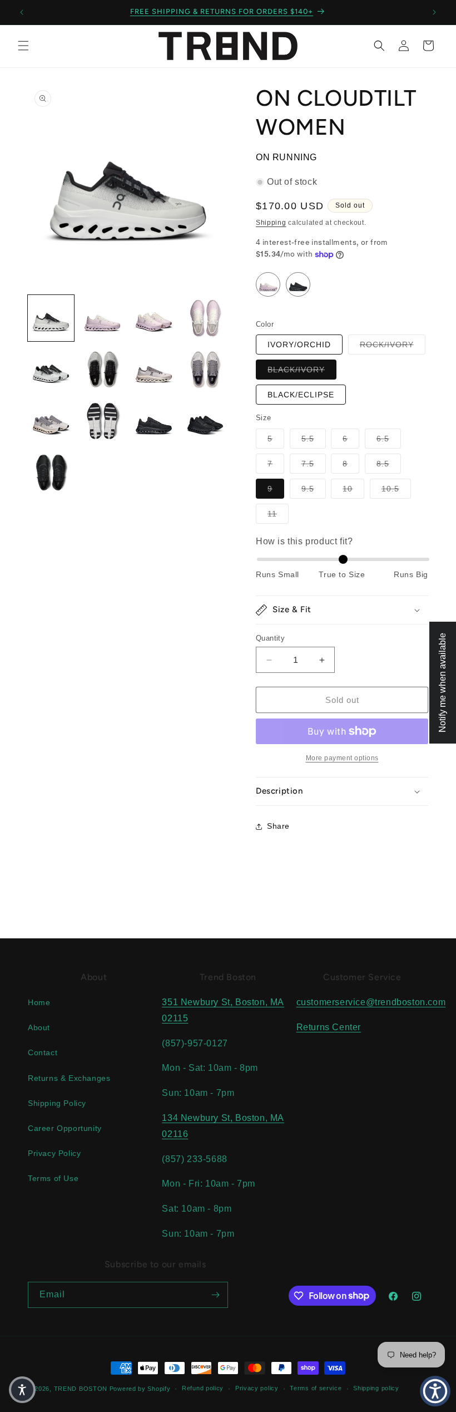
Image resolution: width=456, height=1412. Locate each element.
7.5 (313, 463)
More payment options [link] (342, 758)
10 (353, 488)
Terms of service (315, 1388)
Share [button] (278, 825)
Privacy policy (257, 1388)
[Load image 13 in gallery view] (51, 473)
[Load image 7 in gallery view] (154, 370)
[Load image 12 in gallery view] (205, 421)
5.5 (313, 438)
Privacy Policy (54, 1153)
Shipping (271, 223)
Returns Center (328, 1027)
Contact (42, 1052)
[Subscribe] (215, 1295)
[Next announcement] (434, 12)
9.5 (313, 488)
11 (278, 513)
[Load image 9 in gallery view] (51, 421)
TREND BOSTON (80, 1388)
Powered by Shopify (140, 1388)
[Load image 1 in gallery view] (51, 318)
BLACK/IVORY (301, 369)
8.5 (388, 463)
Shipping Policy (57, 1103)
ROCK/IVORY (392, 344)
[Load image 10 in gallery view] (103, 421)
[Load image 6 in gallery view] (103, 370)
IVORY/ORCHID (299, 344)
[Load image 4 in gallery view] (205, 318)
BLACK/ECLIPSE (300, 394)
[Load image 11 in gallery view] (154, 421)
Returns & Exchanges (69, 1078)
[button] (23, 45)
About (39, 1027)
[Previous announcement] (21, 12)
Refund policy (203, 1388)
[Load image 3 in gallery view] (154, 318)
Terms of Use (53, 1178)
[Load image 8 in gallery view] (205, 370)
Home (39, 1002)
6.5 (388, 438)
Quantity (270, 638)
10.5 (396, 488)
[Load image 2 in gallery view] (103, 318)
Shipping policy (376, 1388)
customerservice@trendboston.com (371, 1002)
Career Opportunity (65, 1128)
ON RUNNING (286, 157)
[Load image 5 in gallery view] (51, 370)
